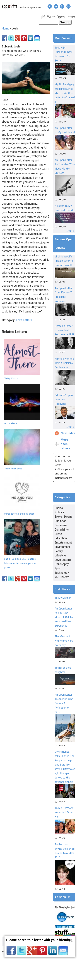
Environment (62, 547)
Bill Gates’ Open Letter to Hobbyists (64, 399)
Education (61, 538)
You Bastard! (62, 577)
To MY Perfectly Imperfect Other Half (64, 812)
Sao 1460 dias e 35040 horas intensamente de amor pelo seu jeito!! (20, 563)
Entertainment (63, 542)
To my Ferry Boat (13, 468)
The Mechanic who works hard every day (64, 641)
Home (5, 28)
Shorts (59, 508)
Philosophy (62, 564)
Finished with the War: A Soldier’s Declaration (64, 363)
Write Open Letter (61, 17)
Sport (58, 568)
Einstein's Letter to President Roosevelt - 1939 (64, 330)
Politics (59, 512)
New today (68, 433)
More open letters (65, 444)
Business (60, 521)
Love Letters (24, 320)
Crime (58, 534)
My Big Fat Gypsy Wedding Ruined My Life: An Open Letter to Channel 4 (65, 93)
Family (59, 551)
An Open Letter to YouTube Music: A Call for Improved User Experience (64, 617)
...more (70, 230)
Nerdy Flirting (11, 423)
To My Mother (63, 597)
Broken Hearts (64, 516)
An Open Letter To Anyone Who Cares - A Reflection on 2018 (64, 703)
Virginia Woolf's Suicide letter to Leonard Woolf (64, 261)
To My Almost (11, 378)
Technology (62, 572)
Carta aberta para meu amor (19, 513)
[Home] (10, 6)
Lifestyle (60, 555)
